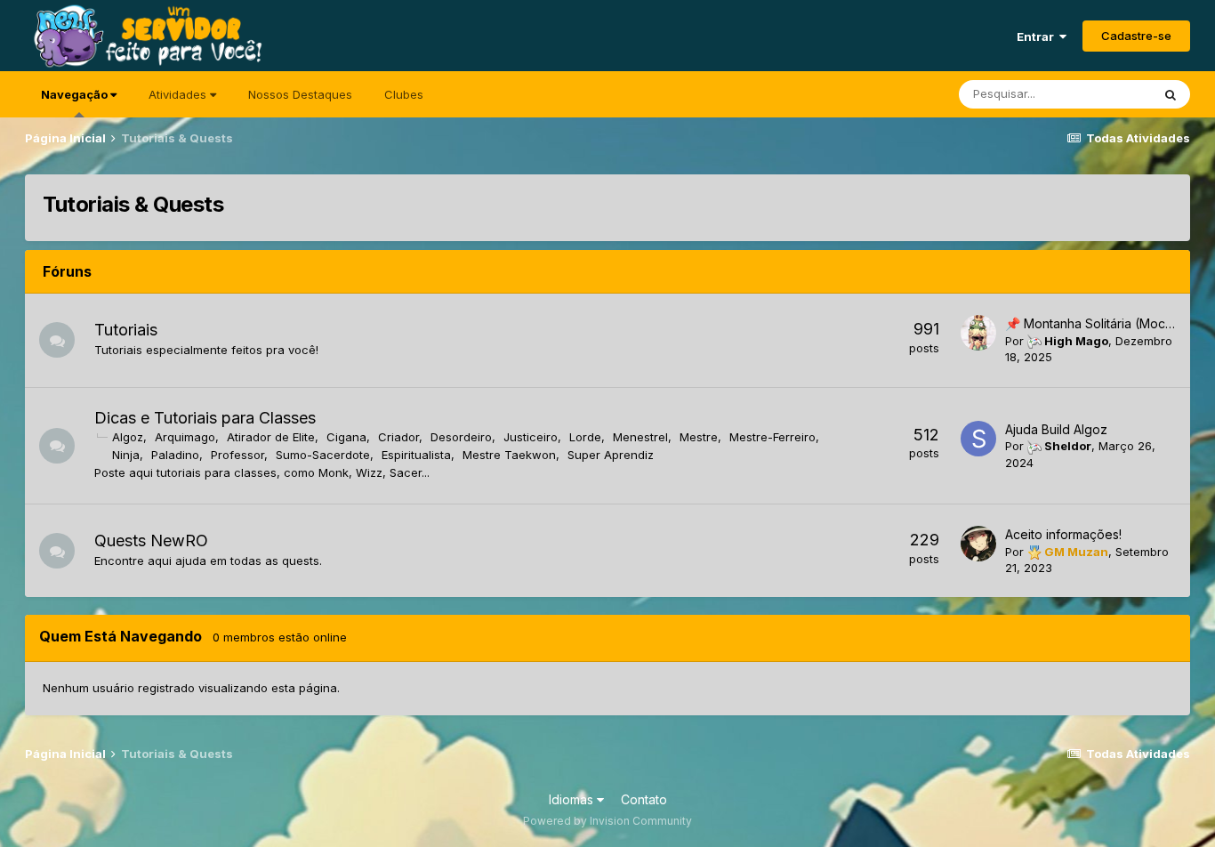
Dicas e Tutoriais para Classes (205, 417)
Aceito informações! (1063, 534)
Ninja (126, 455)
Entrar (1038, 36)
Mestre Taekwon (509, 455)
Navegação (75, 94)
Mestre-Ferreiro (772, 437)
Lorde (585, 437)
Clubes (403, 94)
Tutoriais (125, 329)
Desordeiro (461, 437)
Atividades (179, 94)
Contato (644, 799)
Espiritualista (416, 455)
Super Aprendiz (610, 455)
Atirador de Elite (271, 437)
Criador (398, 437)
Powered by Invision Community (607, 820)
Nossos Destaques (300, 94)
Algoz (127, 437)
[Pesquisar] (1170, 94)
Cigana (346, 437)
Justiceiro (530, 437)
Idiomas (573, 799)
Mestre (699, 437)
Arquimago (185, 437)
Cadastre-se (1136, 35)
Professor (237, 455)
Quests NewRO (151, 540)
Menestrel (640, 437)
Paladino (175, 455)
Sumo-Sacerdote (323, 455)
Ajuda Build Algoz (1056, 429)
